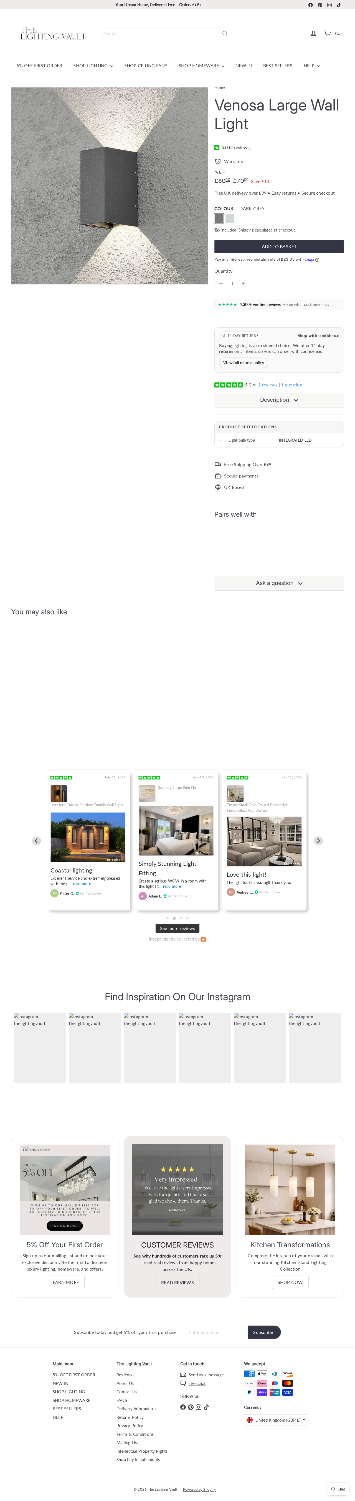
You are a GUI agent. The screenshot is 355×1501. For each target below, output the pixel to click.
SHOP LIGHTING (91, 65)
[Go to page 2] (174, 918)
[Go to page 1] (167, 918)
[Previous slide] (36, 840)
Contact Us (126, 1391)
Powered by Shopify (199, 1489)
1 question (291, 384)
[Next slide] (318, 840)
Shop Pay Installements (138, 1459)
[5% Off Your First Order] (65, 1190)
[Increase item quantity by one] (243, 283)
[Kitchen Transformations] (290, 1190)
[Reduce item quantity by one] (221, 283)
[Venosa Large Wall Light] (279, 545)
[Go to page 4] (187, 918)
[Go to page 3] (181, 918)
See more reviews (177, 928)
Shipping (246, 230)
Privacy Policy (129, 1425)
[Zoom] (109, 185)
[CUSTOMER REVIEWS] (177, 1189)
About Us (125, 1383)
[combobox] (166, 33)
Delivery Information (136, 1408)
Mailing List (127, 1442)
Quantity (223, 270)
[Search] (225, 33)
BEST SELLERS (278, 65)
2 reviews (267, 384)
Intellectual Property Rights (142, 1451)
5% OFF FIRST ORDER (39, 65)
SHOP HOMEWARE (199, 65)
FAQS (121, 1400)
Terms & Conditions (135, 1434)
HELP (310, 65)
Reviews (124, 1374)
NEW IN (243, 65)
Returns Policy (130, 1417)
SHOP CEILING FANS (146, 65)
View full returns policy (243, 363)
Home (219, 87)
